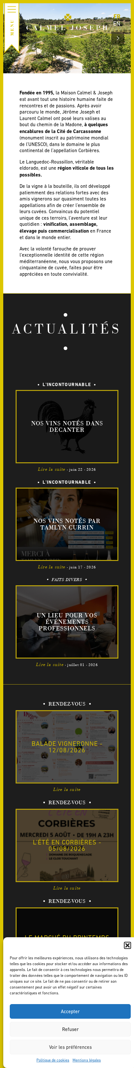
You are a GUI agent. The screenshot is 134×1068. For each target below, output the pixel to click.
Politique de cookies (52, 1060)
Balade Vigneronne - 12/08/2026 (67, 746)
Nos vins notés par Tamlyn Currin (67, 524)
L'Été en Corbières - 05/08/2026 (67, 845)
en (116, 23)
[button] (127, 945)
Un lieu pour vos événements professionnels (67, 622)
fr (117, 16)
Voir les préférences (70, 1047)
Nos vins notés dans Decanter (67, 426)
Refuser (70, 1029)
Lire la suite (52, 469)
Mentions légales (87, 1060)
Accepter (70, 1011)
